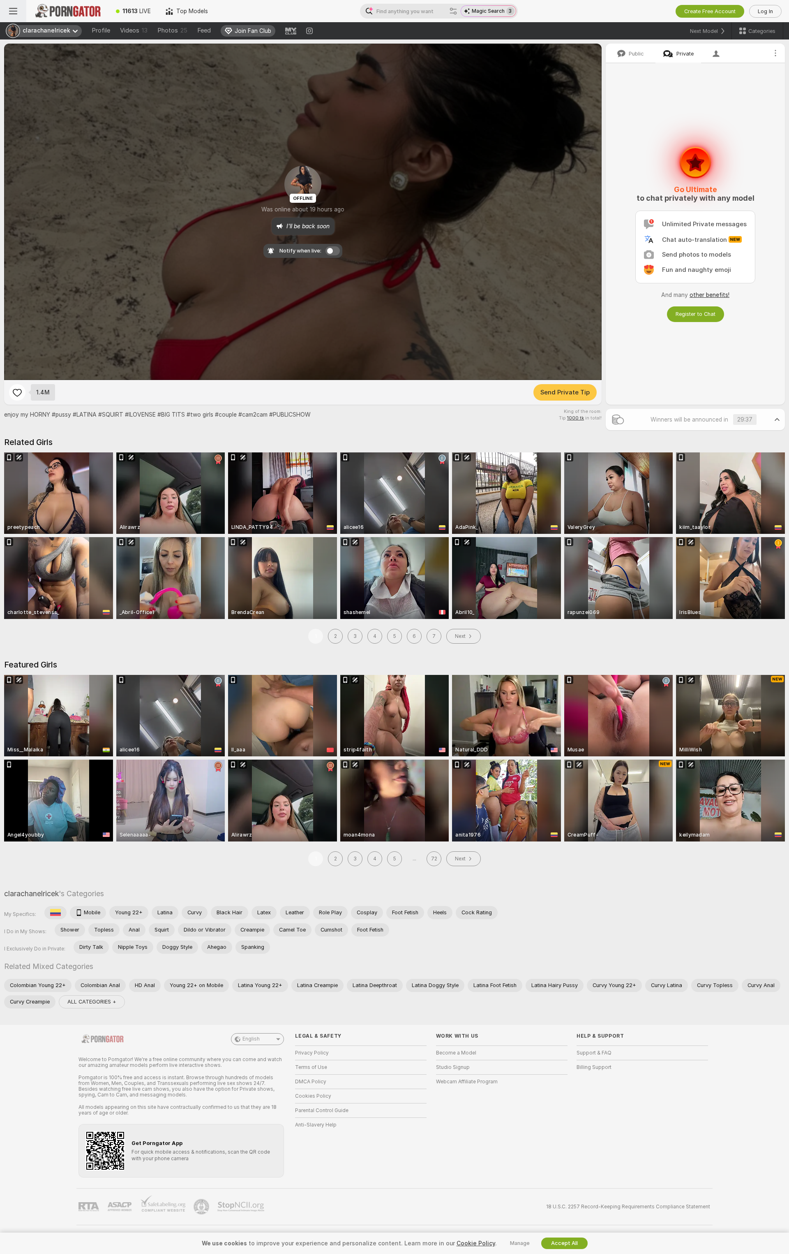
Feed (204, 30)
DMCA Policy (310, 1082)
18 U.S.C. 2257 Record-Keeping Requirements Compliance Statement (628, 1207)
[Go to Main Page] (67, 11)
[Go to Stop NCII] (241, 1207)
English (251, 1039)
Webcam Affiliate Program (467, 1082)
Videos (134, 30)
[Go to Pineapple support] (202, 1207)
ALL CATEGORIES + (91, 1002)
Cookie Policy (476, 1243)
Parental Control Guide (321, 1110)
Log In (765, 11)
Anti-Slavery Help (316, 1125)
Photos (172, 30)
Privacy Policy (312, 1053)
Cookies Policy (313, 1096)
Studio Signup (453, 1067)
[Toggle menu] (13, 11)
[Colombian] (55, 912)
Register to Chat (695, 314)
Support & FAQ (594, 1053)
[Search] (453, 11)
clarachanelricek (31, 893)
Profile (101, 30)
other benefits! (709, 295)
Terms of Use (311, 1067)
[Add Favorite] (17, 392)
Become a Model (456, 1053)
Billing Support (594, 1067)
